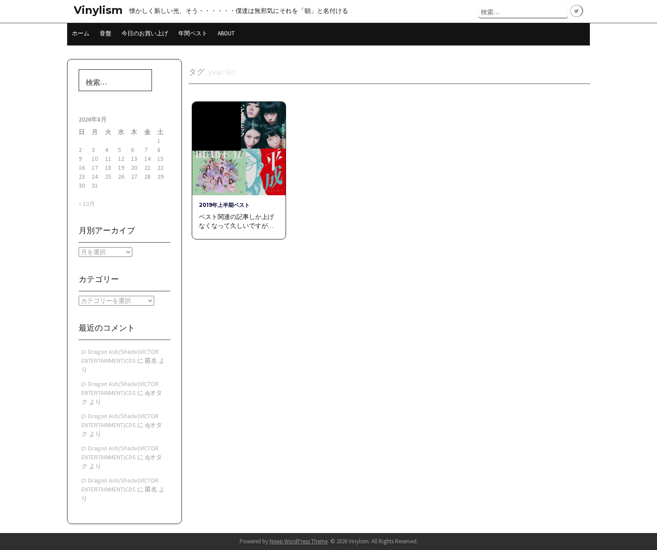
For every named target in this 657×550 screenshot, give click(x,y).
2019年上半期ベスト (224, 205)
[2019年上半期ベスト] (238, 148)
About (226, 33)
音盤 (105, 33)
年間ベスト (192, 33)
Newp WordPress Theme (299, 541)
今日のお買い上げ (145, 33)
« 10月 (87, 204)
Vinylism (98, 10)
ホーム (80, 33)
